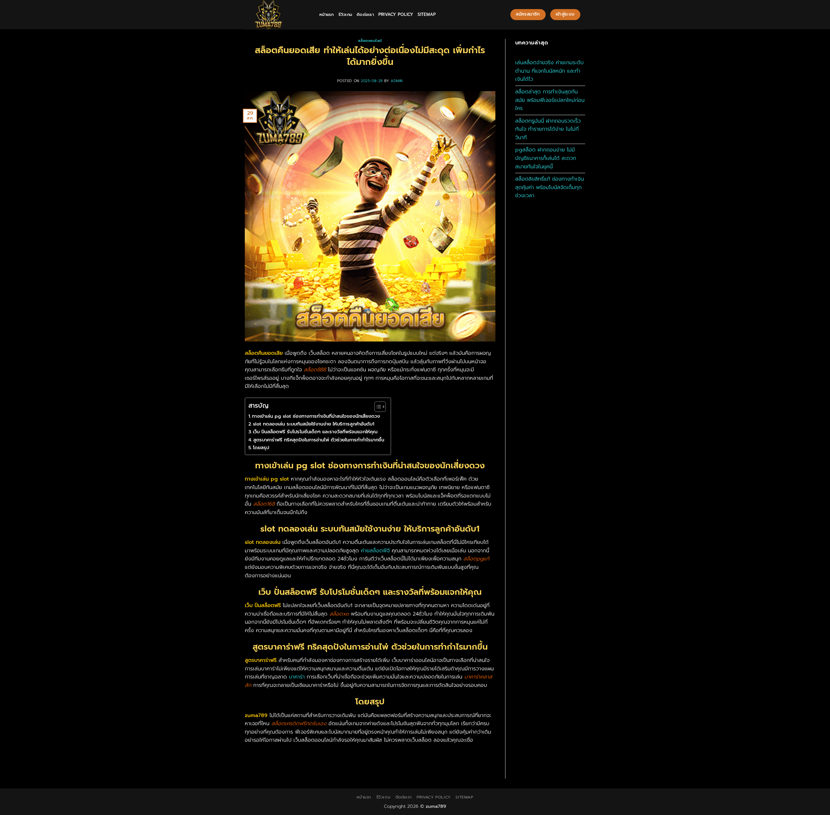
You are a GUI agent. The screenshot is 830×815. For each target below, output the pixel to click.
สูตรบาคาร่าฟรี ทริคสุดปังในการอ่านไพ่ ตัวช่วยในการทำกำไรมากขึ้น (318, 439)
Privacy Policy (395, 14)
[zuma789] (277, 14)
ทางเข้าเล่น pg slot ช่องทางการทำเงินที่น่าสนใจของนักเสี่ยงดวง (316, 416)
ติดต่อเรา (365, 14)
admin (397, 81)
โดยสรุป (261, 447)
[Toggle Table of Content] (377, 406)
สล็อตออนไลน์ (370, 40)
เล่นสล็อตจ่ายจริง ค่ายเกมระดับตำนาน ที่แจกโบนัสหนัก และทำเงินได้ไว (549, 71)
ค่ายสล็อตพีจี (375, 551)
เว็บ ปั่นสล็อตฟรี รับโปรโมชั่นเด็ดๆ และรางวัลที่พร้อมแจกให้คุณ (315, 431)
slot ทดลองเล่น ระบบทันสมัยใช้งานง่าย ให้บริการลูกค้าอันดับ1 (313, 423)
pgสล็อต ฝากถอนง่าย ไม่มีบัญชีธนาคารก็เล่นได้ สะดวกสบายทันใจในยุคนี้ (545, 158)
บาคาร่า (297, 677)
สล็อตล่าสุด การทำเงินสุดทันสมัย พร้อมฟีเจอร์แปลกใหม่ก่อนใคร (550, 100)
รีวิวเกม (345, 14)
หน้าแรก (326, 14)
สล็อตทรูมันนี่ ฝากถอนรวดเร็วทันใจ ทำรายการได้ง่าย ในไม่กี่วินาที (548, 129)
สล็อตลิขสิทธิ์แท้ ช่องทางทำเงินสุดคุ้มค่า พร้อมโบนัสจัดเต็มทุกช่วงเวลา (549, 187)
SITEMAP (427, 14)
